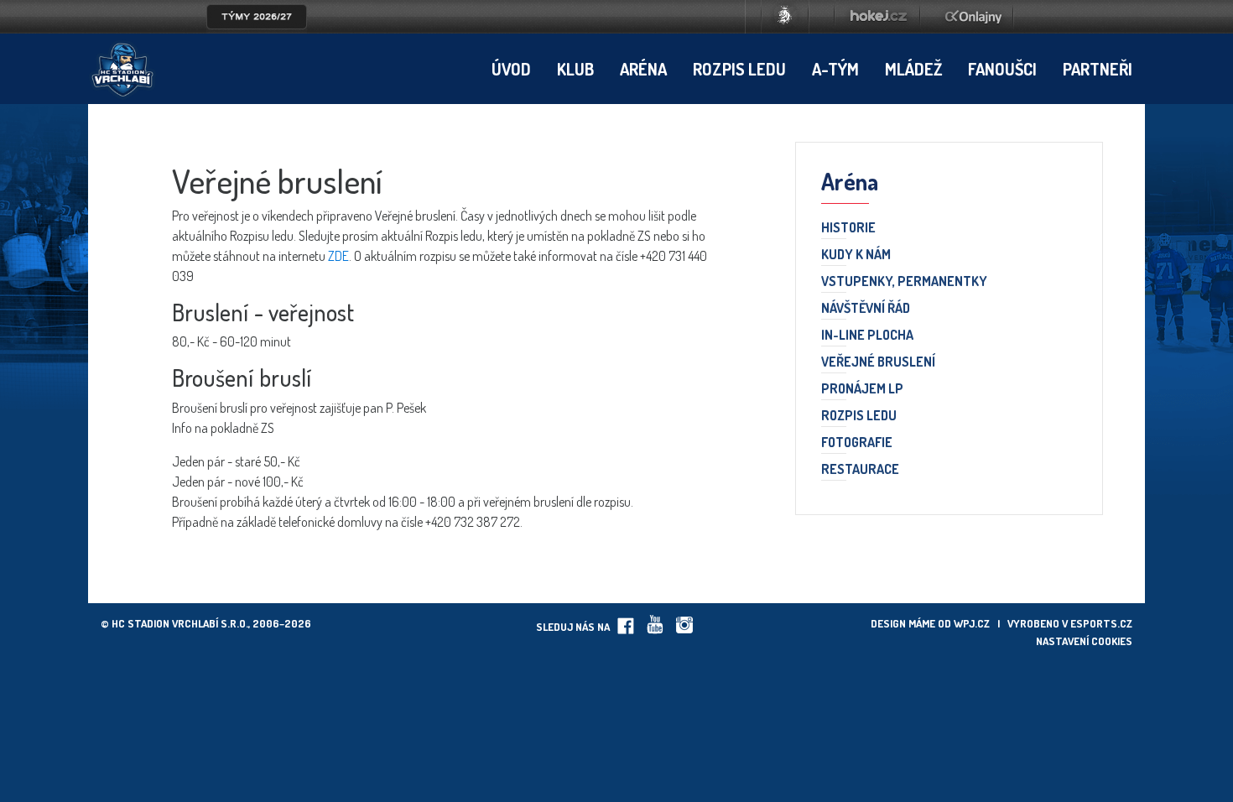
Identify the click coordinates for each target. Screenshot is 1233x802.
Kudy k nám (856, 255)
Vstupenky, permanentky (904, 281)
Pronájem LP (862, 389)
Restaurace (860, 469)
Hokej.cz (877, 17)
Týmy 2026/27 (256, 17)
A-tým (835, 69)
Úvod (511, 69)
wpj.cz (972, 623)
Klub (575, 69)
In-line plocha (867, 335)
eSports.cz (1101, 623)
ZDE (338, 255)
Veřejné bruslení (878, 362)
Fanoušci (1002, 69)
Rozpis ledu (739, 69)
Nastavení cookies (1084, 641)
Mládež (913, 69)
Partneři (1097, 69)
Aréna (643, 69)
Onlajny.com (973, 17)
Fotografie (856, 442)
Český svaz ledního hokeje (785, 17)
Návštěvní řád (865, 308)
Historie (848, 228)
